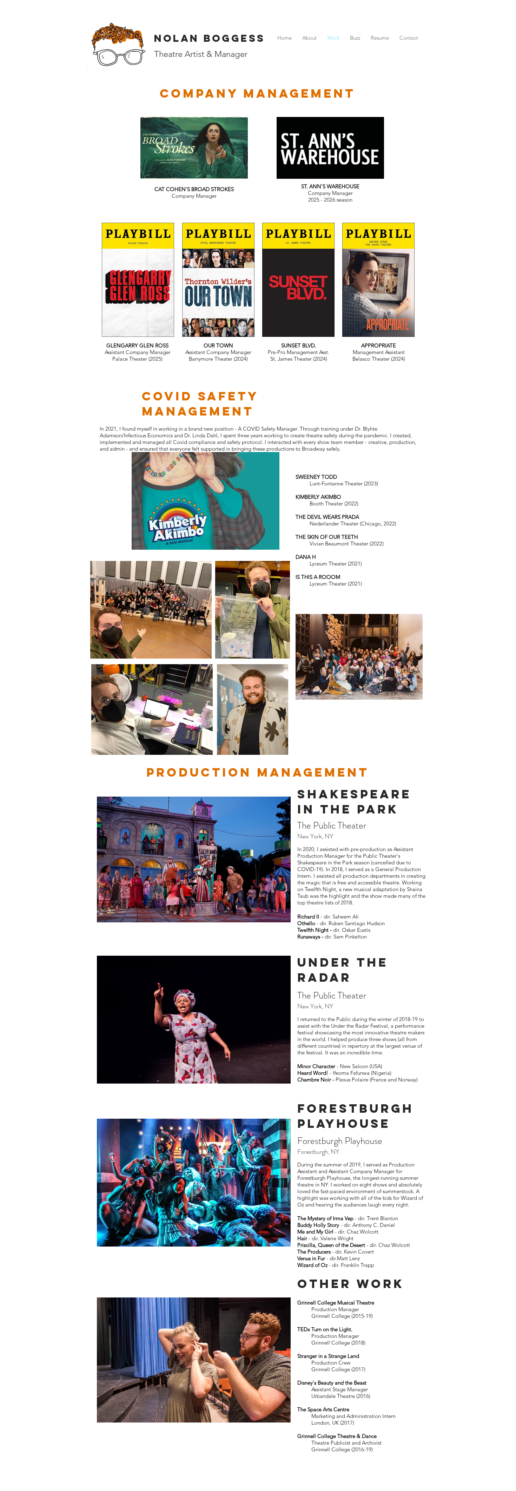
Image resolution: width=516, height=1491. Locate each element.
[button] (205, 501)
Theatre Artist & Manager (200, 54)
